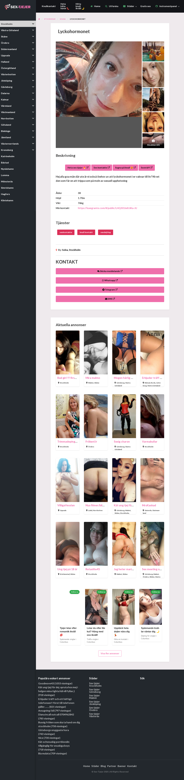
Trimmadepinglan (68, 441)
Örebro (91, 447)
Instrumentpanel (168, 6)
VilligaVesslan (66, 505)
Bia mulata (44, 753)
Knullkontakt (49, 6)
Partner (111, 766)
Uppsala (63, 510)
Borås (153, 383)
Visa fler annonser (110, 653)
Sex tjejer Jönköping (95, 702)
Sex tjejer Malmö (94, 696)
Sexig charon (122, 441)
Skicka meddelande (109, 271)
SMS (110, 298)
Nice (40, 737)
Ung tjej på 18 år (67, 569)
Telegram (110, 289)
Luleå (90, 510)
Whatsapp (110, 280)
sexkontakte (66, 232)
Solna (65, 249)
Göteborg (120, 383)
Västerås (148, 510)
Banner (122, 766)
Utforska (113, 6)
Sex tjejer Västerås (94, 715)
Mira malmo (93, 377)
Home (97, 6)
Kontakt (132, 766)
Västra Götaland (153, 386)
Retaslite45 (93, 569)
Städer (130, 6)
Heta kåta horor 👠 (65, 6)
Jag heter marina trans (128, 569)
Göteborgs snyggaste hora (53, 730)
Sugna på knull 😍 (124, 167)
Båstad (147, 383)
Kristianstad (65, 574)
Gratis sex (145, 6)
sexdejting (105, 232)
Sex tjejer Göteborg (95, 690)
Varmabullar (149, 441)
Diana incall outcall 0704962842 (56, 714)
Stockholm (74, 249)
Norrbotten (97, 510)
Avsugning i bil (46, 710)
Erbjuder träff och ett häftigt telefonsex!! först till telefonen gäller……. (56, 703)
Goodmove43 (46, 683)
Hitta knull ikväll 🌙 (80, 6)
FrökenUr (91, 441)
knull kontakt (86, 232)
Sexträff (145, 167)
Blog (103, 766)
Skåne (96, 383)
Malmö (91, 383)
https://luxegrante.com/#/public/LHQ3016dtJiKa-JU (107, 208)
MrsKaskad (149, 505)
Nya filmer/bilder (96, 505)
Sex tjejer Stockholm (95, 684)
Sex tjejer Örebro (94, 708)
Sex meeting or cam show (158, 569)
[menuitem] (95, 6)
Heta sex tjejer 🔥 (77, 167)
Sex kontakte (101, 167)
